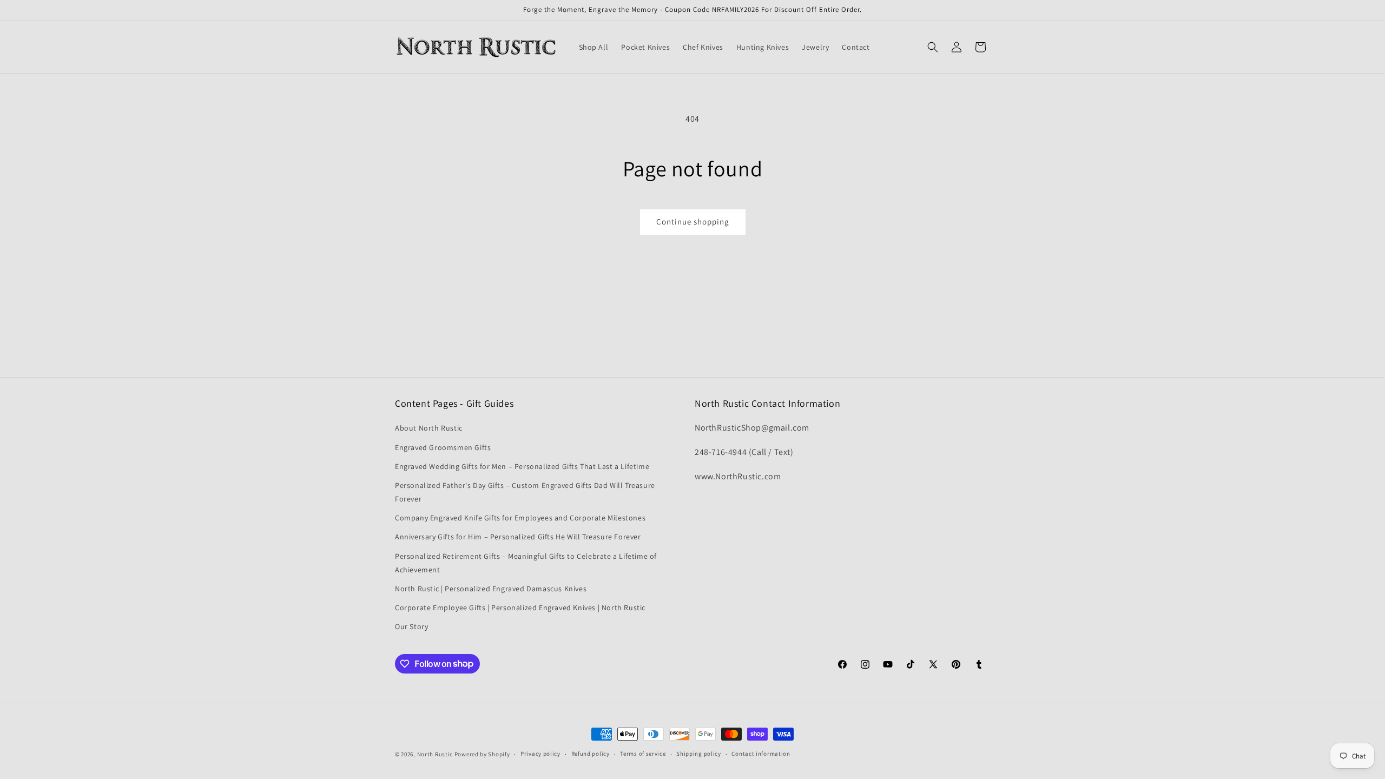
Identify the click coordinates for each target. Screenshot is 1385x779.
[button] (933, 47)
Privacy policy (540, 753)
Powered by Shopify (482, 754)
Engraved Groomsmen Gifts (443, 447)
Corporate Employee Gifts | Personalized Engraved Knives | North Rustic (520, 607)
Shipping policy (698, 753)
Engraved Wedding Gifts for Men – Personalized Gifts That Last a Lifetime (522, 466)
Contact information (760, 753)
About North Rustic (429, 428)
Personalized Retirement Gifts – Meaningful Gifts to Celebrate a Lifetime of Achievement (526, 563)
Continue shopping (692, 221)
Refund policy (590, 753)
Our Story (411, 626)
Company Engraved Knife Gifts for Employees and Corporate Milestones (520, 518)
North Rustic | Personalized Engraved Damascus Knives (490, 588)
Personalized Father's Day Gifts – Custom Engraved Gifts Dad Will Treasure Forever (525, 492)
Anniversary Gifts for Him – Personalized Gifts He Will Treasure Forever (518, 537)
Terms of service (642, 753)
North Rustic (435, 754)
